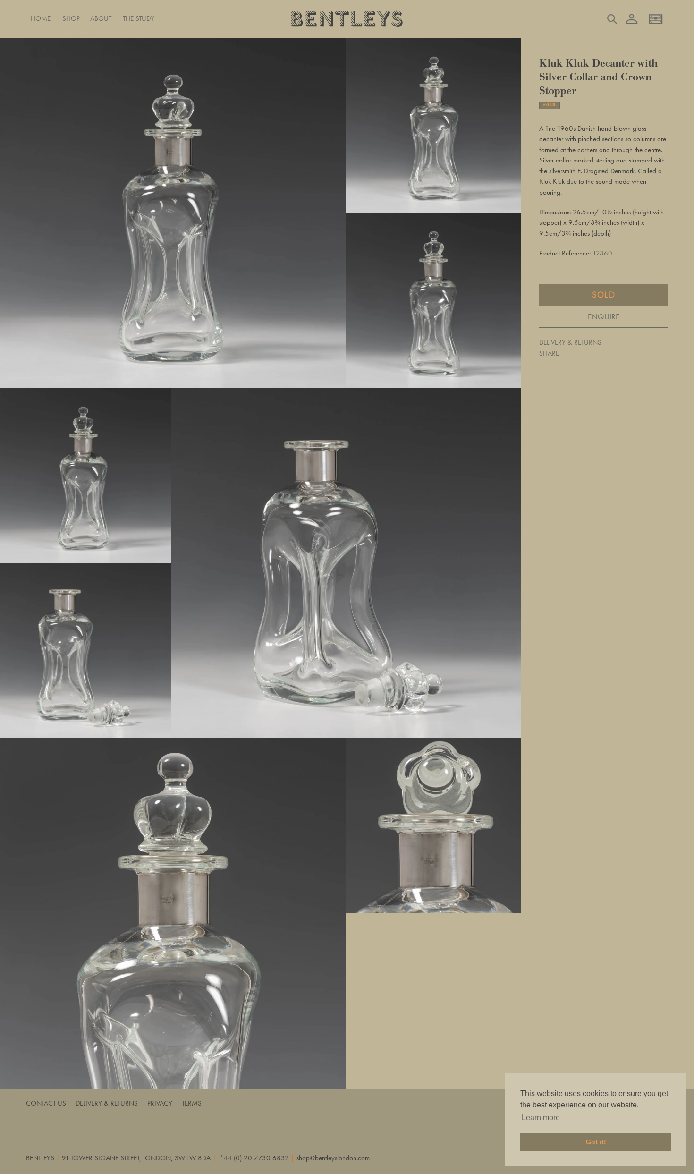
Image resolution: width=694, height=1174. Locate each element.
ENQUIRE (603, 316)
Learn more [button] (541, 1118)
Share (549, 352)
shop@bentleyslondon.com (333, 1158)
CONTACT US (46, 1103)
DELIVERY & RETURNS (570, 342)
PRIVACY (159, 1103)
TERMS (192, 1103)
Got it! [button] (596, 1142)
